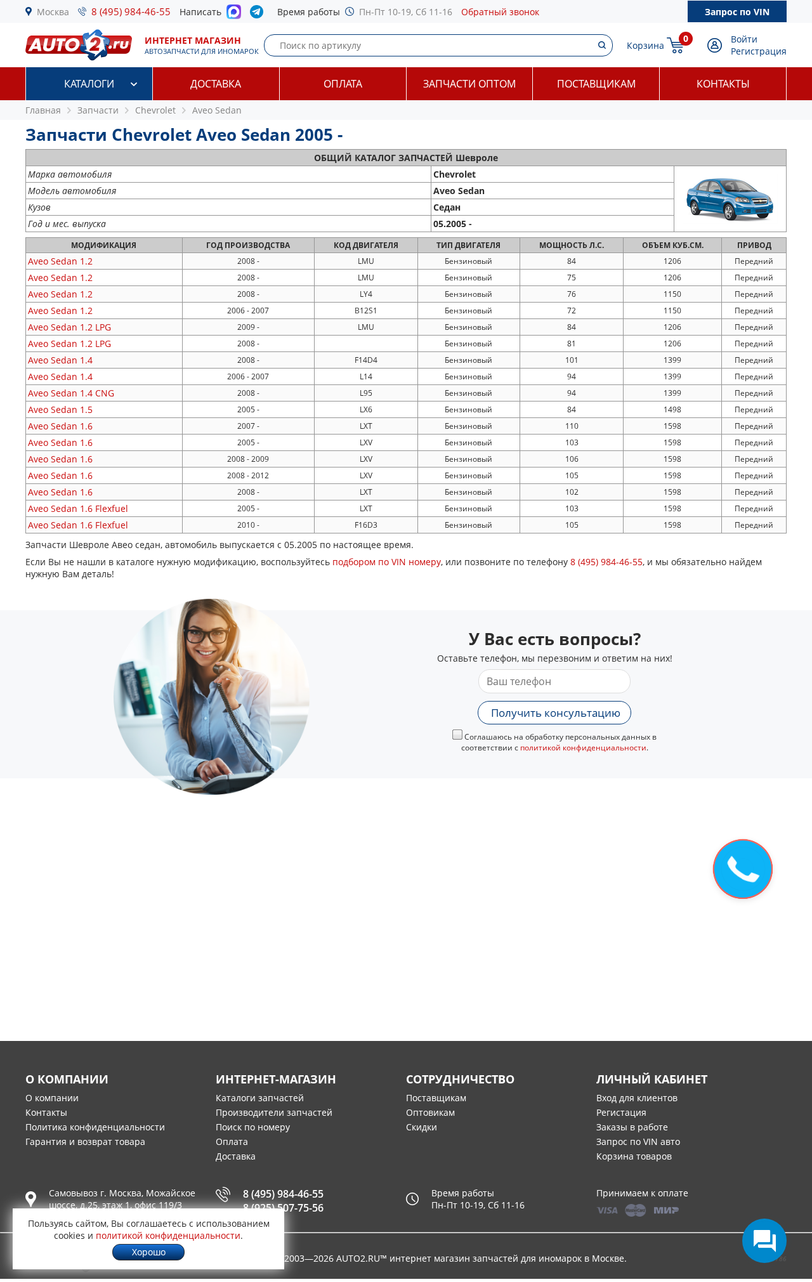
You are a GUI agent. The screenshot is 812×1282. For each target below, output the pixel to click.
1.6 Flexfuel (78, 508)
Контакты (723, 84)
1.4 (60, 360)
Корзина (645, 45)
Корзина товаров (634, 1156)
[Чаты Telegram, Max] (764, 1241)
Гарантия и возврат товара (85, 1141)
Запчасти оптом (469, 84)
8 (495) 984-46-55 (131, 11)
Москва (53, 12)
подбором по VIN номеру (386, 562)
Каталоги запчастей (260, 1098)
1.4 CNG (71, 393)
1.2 (60, 261)
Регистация (621, 1112)
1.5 (60, 409)
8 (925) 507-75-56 (283, 1208)
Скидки (421, 1127)
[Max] (233, 15)
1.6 (60, 426)
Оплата (343, 84)
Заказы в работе (632, 1127)
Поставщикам (596, 84)
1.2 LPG (69, 327)
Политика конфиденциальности (95, 1127)
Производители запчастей (274, 1112)
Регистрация (759, 51)
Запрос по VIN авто (638, 1141)
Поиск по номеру (253, 1127)
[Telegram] (259, 14)
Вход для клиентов (637, 1098)
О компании (52, 1098)
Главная (43, 110)
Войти (744, 39)
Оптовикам (430, 1112)
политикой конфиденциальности (583, 747)
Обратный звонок (500, 12)
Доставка (215, 84)
